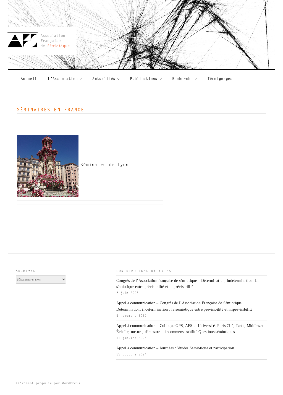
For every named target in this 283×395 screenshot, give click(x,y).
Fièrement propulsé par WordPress (48, 383)
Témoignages (220, 79)
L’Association (63, 79)
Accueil (29, 79)
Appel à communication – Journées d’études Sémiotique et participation (175, 348)
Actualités (103, 79)
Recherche (182, 79)
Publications (143, 79)
